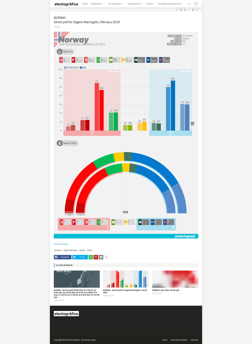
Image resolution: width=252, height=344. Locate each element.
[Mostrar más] (106, 257)
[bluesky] (181, 10)
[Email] (101, 257)
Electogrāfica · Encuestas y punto (82, 340)
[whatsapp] (189, 10)
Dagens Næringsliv (70, 250)
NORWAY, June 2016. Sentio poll (165, 290)
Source (57, 244)
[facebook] (185, 10)
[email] (193, 10)
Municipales (134, 4)
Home (85, 4)
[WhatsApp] (91, 257)
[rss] (197, 10)
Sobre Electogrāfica (179, 340)
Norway (82, 250)
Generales (96, 4)
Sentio (89, 250)
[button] (189, 4)
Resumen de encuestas (170, 4)
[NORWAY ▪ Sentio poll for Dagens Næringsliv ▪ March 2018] (126, 279)
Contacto (194, 340)
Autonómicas (115, 4)
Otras (149, 4)
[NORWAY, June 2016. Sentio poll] (175, 279)
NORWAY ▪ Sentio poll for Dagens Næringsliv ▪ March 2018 (125, 291)
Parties (65, 244)
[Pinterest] (96, 257)
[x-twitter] (177, 10)
